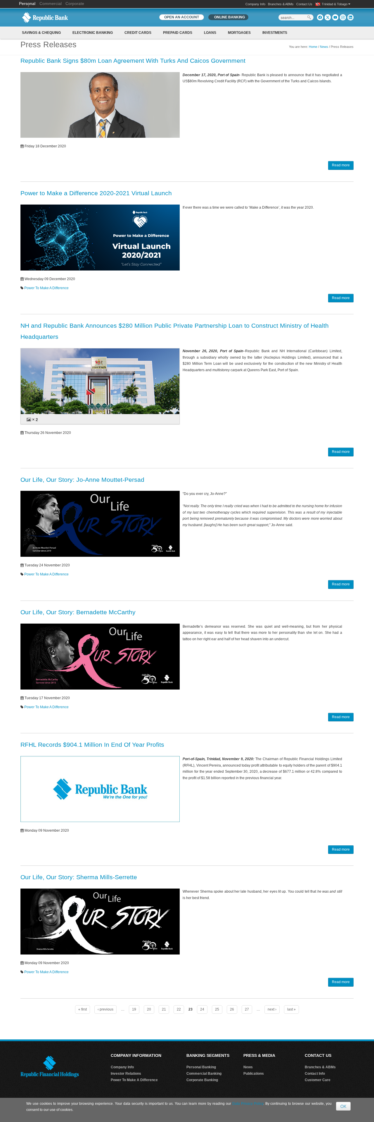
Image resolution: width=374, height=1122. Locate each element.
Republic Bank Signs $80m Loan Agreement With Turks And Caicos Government (132, 60)
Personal (28, 3)
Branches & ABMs (281, 4)
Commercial (50, 3)
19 (134, 1009)
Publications (253, 1074)
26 (232, 1009)
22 (179, 1009)
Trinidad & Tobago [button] (335, 4)
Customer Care (317, 1080)
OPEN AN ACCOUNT (181, 17)
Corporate (74, 3)
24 (202, 1009)
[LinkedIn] (350, 17)
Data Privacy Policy (247, 1104)
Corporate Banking (202, 1080)
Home (313, 46)
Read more (341, 165)
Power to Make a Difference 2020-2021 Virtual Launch (96, 193)
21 (164, 1009)
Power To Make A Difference (46, 288)
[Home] (45, 17)
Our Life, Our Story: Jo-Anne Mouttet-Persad (82, 479)
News (324, 46)
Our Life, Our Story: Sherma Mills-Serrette (78, 877)
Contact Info (315, 1074)
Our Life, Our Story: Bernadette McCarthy (78, 612)
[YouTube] (335, 17)
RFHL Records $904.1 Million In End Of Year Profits (92, 744)
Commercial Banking (203, 1074)
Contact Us (304, 4)
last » (291, 1009)
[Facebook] (320, 17)
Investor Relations (126, 1074)
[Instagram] (343, 17)
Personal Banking (201, 1067)
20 (149, 1009)
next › (272, 1009)
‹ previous (105, 1009)
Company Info (255, 4)
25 (217, 1009)
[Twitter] (328, 17)
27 (247, 1009)
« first (82, 1009)
